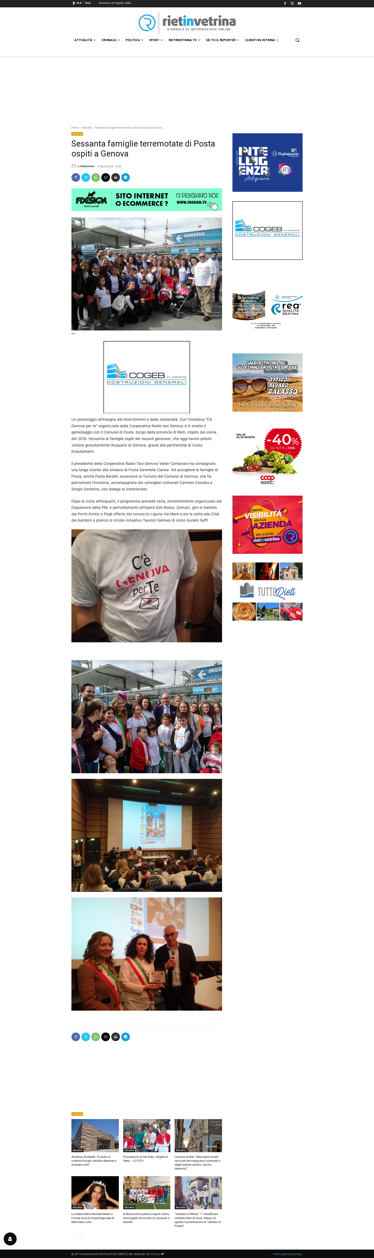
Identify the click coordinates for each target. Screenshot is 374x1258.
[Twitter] (85, 177)
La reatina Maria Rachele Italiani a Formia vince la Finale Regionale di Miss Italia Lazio (92, 1217)
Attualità (87, 127)
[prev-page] (74, 1236)
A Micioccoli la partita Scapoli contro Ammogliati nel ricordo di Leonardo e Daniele (146, 1217)
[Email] (105, 177)
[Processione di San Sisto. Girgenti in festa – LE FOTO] (147, 1135)
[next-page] (81, 1236)
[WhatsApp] (95, 177)
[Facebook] (285, 4)
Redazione (87, 166)
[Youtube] (300, 4)
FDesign (155, 1254)
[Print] (115, 177)
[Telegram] (125, 177)
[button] (297, 40)
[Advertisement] (187, 88)
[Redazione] (74, 166)
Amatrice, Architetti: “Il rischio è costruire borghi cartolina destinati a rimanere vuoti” (93, 1160)
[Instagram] (292, 4)
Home (75, 127)
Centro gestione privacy (287, 1254)
